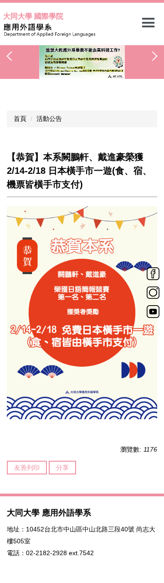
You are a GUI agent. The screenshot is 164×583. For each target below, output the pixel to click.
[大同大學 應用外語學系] (82, 30)
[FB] (153, 273)
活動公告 (49, 118)
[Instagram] (153, 292)
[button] (11, 56)
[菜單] (148, 23)
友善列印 (27, 467)
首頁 (20, 118)
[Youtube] (153, 311)
